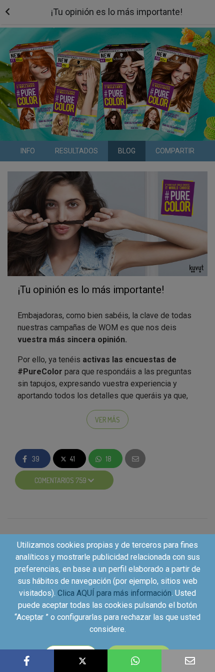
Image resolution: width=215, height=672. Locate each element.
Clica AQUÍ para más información (115, 593)
